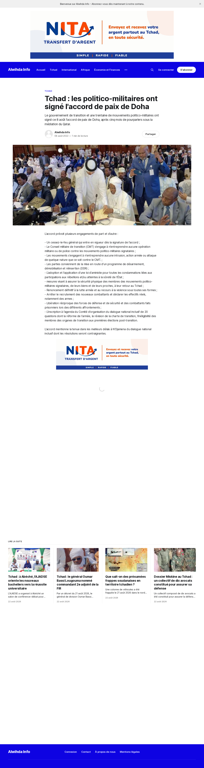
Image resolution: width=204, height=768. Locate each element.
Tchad (53, 69)
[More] (125, 69)
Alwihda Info (19, 69)
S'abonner (186, 69)
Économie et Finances (107, 69)
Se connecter (166, 69)
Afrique (85, 69)
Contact (86, 751)
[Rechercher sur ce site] (152, 69)
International (69, 69)
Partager (151, 134)
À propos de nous (105, 751)
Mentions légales (130, 751)
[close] (200, 3)
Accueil (40, 69)
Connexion (71, 751)
